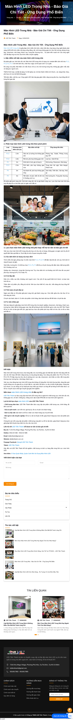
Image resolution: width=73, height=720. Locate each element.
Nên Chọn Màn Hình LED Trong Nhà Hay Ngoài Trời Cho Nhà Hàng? (35, 540)
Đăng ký (59, 699)
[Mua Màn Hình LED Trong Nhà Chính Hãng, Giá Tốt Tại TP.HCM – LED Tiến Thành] (9, 554)
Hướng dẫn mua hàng (33, 688)
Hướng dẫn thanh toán (33, 692)
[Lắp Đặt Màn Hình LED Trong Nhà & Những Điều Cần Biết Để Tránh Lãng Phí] (9, 533)
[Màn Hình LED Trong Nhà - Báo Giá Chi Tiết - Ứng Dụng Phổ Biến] (9, 565)
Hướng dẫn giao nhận (33, 695)
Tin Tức (7, 512)
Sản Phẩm (8, 508)
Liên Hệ (7, 516)
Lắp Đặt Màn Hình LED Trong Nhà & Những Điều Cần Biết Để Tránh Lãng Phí (38, 530)
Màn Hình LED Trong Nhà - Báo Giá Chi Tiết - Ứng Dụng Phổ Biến (35, 561)
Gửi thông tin (10, 484)
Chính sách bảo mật (10, 686)
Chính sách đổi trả (9, 692)
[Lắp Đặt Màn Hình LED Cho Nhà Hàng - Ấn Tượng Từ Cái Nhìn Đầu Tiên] (9, 575)
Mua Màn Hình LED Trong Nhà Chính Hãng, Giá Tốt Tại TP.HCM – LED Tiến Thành (40, 551)
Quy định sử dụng (9, 696)
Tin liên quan (36, 590)
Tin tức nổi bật (11, 525)
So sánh (2, 719)
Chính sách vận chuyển (11, 689)
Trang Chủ (8, 499)
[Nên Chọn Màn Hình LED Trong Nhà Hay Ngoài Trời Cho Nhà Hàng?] (9, 544)
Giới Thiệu (8, 504)
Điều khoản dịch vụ (32, 698)
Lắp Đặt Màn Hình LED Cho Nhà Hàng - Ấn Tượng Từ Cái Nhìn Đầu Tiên (37, 572)
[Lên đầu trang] (70, 705)
